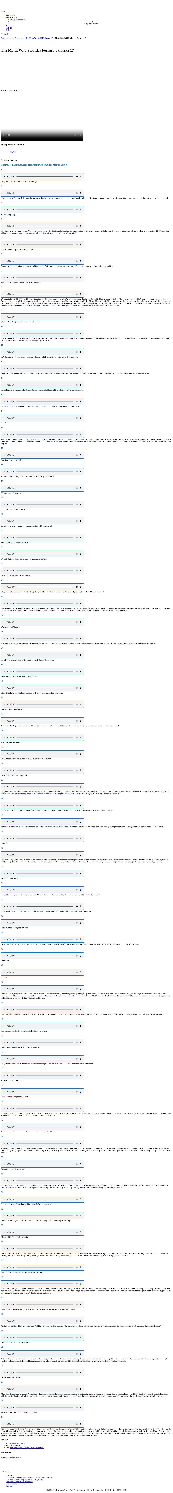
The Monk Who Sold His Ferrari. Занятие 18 (27, 1448)
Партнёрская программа (15, 1484)
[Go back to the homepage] (24, 7)
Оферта (9, 1475)
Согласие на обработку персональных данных (24, 1480)
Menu (3, 11)
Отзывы (9, 1486)
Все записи (15, 1446)
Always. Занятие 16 (17, 1443)
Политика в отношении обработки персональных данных (29, 1477)
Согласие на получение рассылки (19, 1482)
